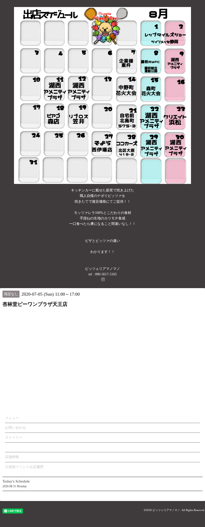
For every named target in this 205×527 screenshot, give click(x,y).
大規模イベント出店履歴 (24, 467)
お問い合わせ (15, 428)
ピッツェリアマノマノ (166, 510)
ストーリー (13, 437)
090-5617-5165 (106, 274)
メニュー (12, 418)
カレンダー (13, 447)
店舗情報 (12, 457)
